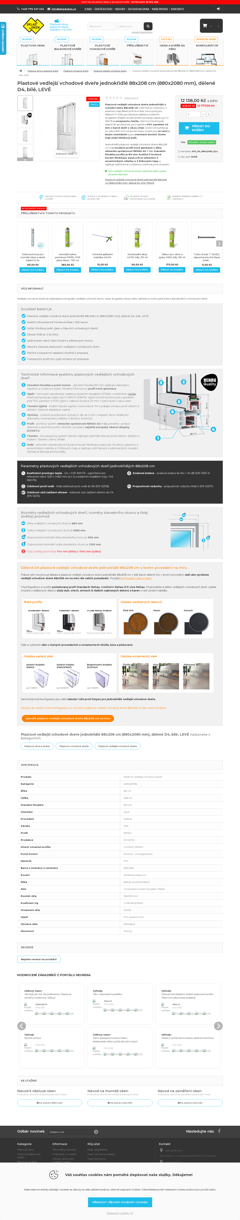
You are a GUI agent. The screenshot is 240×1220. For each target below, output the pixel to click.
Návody (120, 9)
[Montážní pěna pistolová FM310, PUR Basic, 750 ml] (67, 237)
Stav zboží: (186, 157)
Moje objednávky (97, 1149)
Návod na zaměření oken (180, 1091)
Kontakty (177, 9)
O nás (88, 9)
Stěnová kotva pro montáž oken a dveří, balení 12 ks (33, 257)
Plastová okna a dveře (37, 746)
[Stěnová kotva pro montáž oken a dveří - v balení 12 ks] (33, 237)
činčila (132, 394)
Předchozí (25, 97)
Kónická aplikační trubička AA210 (102, 256)
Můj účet (93, 1144)
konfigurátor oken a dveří (136, 578)
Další (25, 159)
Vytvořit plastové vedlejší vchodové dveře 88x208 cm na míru (67, 718)
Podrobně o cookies (64, 1154)
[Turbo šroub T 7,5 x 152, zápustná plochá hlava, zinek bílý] (206, 237)
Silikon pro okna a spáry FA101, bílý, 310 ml (172, 256)
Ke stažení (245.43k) (191, 1102)
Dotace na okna (138, 9)
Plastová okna (33, 45)
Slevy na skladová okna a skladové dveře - (120, 2)
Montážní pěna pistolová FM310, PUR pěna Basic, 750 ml (67, 257)
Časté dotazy (103, 9)
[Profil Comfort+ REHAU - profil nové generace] (25, 119)
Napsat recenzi (131, 98)
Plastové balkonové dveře (67, 47)
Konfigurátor (207, 45)
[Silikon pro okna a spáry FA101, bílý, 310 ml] (172, 237)
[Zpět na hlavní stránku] (20, 71)
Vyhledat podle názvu (142, 32)
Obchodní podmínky (64, 1149)
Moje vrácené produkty (101, 1154)
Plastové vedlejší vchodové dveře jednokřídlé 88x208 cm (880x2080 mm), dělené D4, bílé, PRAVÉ (136, 181)
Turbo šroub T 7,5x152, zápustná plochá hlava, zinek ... (206, 257)
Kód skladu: (186, 151)
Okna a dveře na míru (172, 47)
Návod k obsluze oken (36, 1091)
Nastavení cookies (118, 1213)
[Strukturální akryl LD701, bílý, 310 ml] (137, 237)
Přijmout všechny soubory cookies (120, 1202)
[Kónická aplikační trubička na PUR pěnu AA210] (102, 237)
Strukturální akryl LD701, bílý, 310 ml (137, 256)
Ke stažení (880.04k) (51, 1102)
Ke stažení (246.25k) (121, 1102)
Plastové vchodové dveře (102, 47)
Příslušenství (137, 45)
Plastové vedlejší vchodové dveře (117, 746)
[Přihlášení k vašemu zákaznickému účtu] (218, 8)
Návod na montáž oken (107, 1091)
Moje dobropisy (96, 1158)
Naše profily (160, 9)
